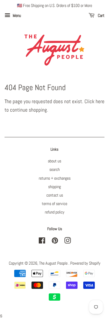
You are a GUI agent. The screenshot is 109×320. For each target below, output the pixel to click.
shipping (54, 186)
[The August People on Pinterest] (54, 241)
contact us (54, 195)
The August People (53, 263)
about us (54, 161)
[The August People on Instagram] (67, 241)
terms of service (54, 203)
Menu (16, 15)
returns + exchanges (55, 178)
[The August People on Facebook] (41, 241)
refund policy (54, 212)
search (54, 169)
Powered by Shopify (85, 263)
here (100, 101)
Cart (100, 15)
